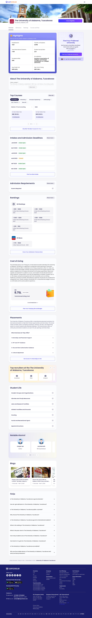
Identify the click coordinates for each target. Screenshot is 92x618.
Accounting (14, 99)
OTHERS (82, 613)
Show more (50, 138)
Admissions (18, 27)
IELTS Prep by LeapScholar (79, 574)
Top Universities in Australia (39, 588)
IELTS (60, 587)
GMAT (74, 584)
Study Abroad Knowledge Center (65, 581)
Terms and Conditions (38, 607)
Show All (24, 102)
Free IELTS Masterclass (64, 574)
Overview (11, 27)
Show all (51, 95)
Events (60, 583)
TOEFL (74, 579)
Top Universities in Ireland (38, 589)
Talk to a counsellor (63, 576)
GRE (73, 583)
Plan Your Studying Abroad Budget (32, 308)
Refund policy (36, 608)
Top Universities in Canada (39, 587)
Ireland (34, 579)
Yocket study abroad (50, 578)
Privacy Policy (36, 605)
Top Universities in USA (38, 584)
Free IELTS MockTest (64, 572)
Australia (35, 577)
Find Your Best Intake (32, 174)
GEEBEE (48, 579)
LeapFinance (75, 572)
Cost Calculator (62, 577)
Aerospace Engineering (35, 99)
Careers (48, 574)
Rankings (26, 27)
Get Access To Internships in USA (33, 359)
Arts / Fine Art (15, 102)
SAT (73, 580)
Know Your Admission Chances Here (33, 252)
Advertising (23, 99)
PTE (73, 582)
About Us (48, 572)
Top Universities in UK (38, 585)
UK (33, 574)
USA (34, 572)
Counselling (61, 588)
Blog (60, 579)
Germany (35, 580)
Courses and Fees (34, 27)
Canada (34, 576)
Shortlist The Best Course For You (32, 129)
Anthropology (47, 99)
